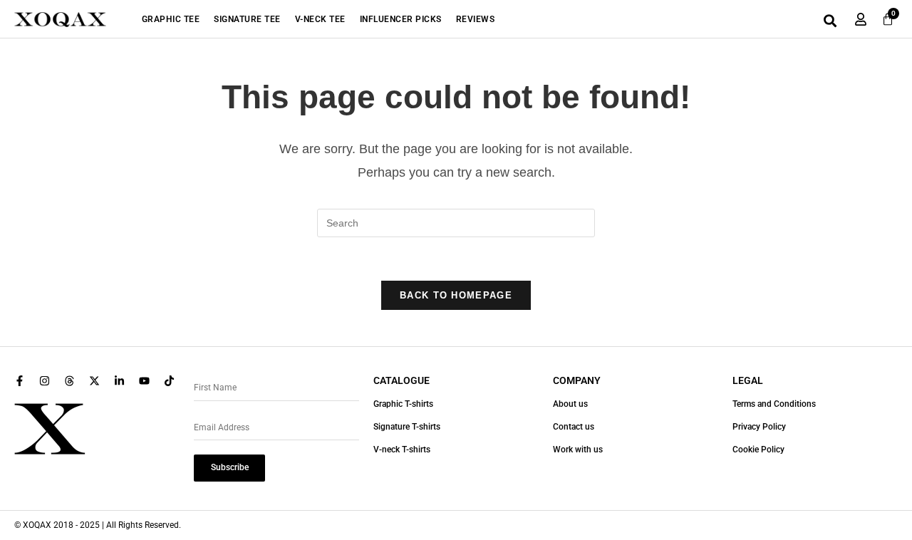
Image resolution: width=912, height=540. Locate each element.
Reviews (475, 19)
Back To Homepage (456, 295)
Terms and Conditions (774, 404)
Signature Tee (247, 19)
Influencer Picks (401, 19)
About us (570, 404)
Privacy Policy (759, 427)
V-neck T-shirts (401, 450)
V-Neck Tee (320, 19)
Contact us (573, 427)
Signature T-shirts (406, 427)
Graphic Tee (171, 19)
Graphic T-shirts (403, 404)
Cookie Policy (758, 450)
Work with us (578, 450)
